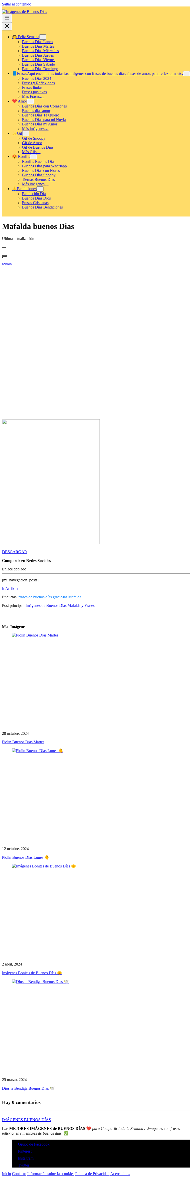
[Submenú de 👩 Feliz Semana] (42, 37)
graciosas (60, 597)
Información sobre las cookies (50, 1174)
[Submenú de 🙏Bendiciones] (40, 189)
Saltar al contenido (16, 4)
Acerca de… (120, 1174)
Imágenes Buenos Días (26, 1120)
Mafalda (74, 597)
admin (7, 264)
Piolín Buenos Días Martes (23, 742)
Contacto (19, 1174)
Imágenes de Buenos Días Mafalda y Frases (60, 605)
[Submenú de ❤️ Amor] (30, 101)
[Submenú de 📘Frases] (186, 73)
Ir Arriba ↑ (10, 588)
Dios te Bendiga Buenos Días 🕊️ (28, 1088)
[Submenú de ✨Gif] (25, 133)
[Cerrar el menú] (7, 26)
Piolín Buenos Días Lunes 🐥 (25, 857)
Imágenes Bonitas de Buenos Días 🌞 (32, 973)
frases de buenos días (35, 597)
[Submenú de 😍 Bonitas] (33, 156)
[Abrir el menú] (7, 18)
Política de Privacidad (92, 1174)
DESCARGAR (14, 551)
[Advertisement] (96, 308)
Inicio (6, 1174)
